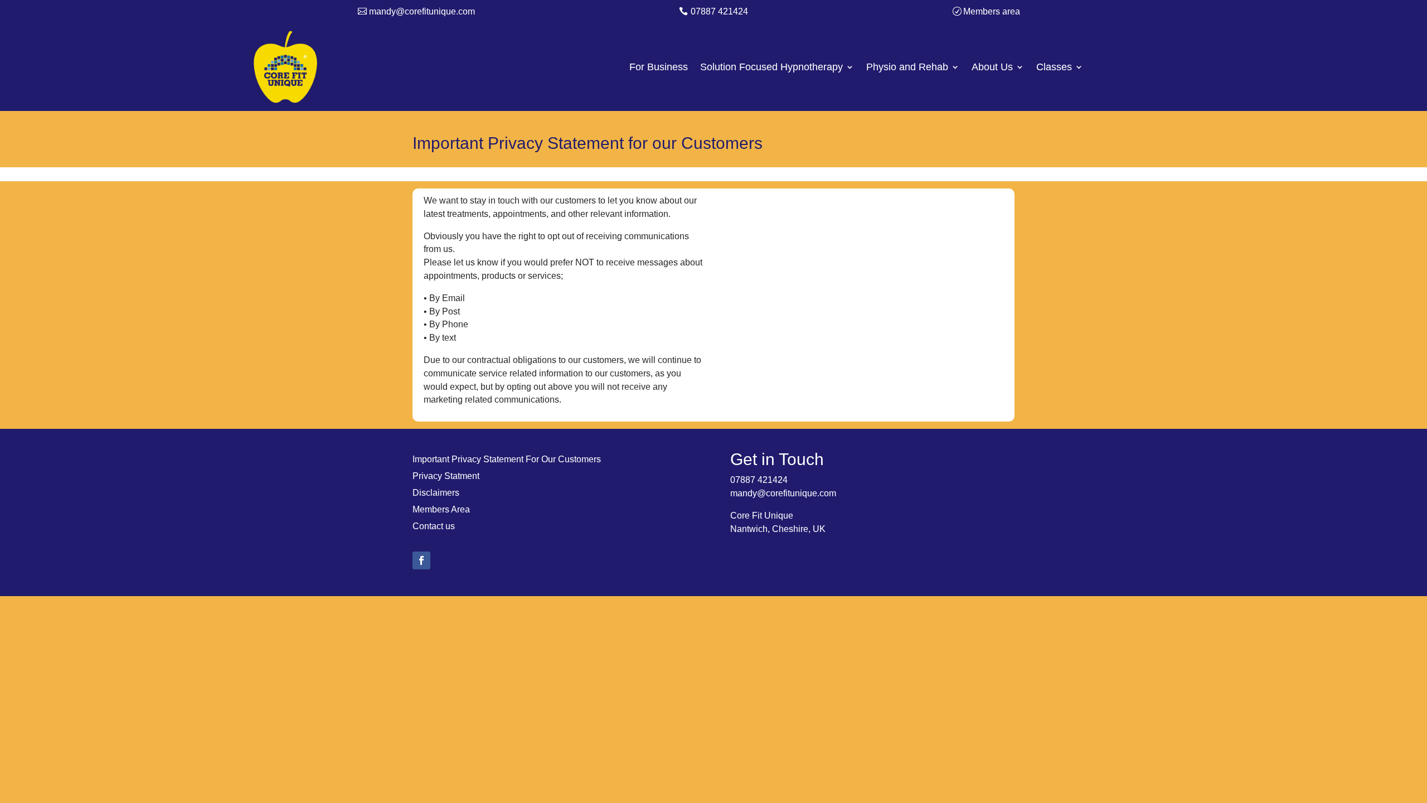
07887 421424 (719, 11)
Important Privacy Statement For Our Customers (506, 460)
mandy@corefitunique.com (422, 11)
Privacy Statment (445, 476)
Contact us (433, 527)
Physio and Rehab (907, 67)
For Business (658, 67)
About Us (992, 67)
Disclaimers (435, 493)
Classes (1054, 67)
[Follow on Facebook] (421, 560)
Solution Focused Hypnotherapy (771, 67)
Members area (991, 11)
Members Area (441, 510)
